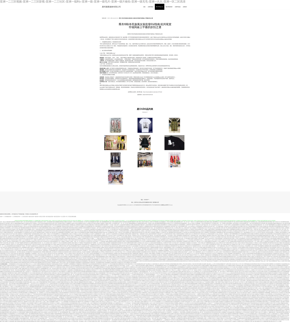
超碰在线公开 (236, 249)
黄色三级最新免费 (134, 253)
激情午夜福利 (275, 288)
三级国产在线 (220, 282)
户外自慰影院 (114, 223)
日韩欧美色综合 (234, 246)
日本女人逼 (168, 289)
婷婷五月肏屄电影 (103, 268)
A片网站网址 (114, 250)
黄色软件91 (108, 236)
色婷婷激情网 (151, 276)
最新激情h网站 (275, 246)
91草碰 (162, 232)
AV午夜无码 (242, 274)
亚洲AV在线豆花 (72, 252)
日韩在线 (226, 226)
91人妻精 (252, 292)
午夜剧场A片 (272, 283)
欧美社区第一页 (213, 249)
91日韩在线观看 (249, 253)
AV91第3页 (42, 295)
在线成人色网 (49, 280)
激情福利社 (215, 265)
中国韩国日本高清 (206, 226)
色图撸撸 (281, 286)
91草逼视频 (279, 255)
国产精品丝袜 (249, 288)
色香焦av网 (157, 291)
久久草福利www (12, 294)
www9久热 (232, 268)
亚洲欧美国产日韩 (205, 256)
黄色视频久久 (123, 288)
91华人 (280, 229)
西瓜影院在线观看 (137, 227)
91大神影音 (101, 274)
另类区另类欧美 (74, 239)
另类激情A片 (182, 294)
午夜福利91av (109, 276)
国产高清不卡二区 (249, 255)
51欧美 (33, 229)
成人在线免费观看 (60, 288)
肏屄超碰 (283, 265)
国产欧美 (13, 233)
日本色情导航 (212, 279)
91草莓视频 (239, 285)
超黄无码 (40, 250)
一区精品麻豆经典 (39, 229)
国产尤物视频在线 (233, 252)
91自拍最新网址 (167, 226)
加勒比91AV (78, 256)
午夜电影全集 (46, 230)
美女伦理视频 (56, 221)
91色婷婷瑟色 (114, 233)
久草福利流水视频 (200, 295)
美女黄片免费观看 (86, 252)
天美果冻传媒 (140, 238)
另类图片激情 (108, 294)
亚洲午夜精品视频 (46, 244)
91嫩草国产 (141, 253)
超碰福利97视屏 (241, 252)
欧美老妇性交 (116, 265)
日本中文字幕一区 (104, 255)
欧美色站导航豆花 (35, 268)
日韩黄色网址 (151, 244)
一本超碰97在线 (49, 276)
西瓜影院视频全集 (258, 253)
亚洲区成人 (79, 252)
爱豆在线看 (2, 238)
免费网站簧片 (121, 264)
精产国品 (69, 246)
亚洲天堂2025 (264, 283)
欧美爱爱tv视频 (70, 242)
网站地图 (74, 216)
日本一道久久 (69, 294)
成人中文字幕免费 (134, 249)
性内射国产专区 (68, 283)
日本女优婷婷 (211, 280)
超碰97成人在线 (147, 285)
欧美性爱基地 (205, 283)
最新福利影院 (15, 247)
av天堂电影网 (213, 270)
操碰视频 (20, 232)
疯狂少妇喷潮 (123, 247)
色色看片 (202, 286)
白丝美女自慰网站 (63, 256)
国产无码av (235, 242)
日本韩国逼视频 (272, 271)
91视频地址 (78, 264)
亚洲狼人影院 (92, 267)
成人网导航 (76, 289)
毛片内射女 (206, 246)
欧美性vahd (279, 271)
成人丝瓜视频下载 (8, 226)
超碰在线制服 (137, 291)
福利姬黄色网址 (35, 233)
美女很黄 (275, 282)
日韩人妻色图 (238, 267)
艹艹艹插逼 (96, 238)
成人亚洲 (138, 276)
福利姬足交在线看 (269, 241)
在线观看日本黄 (186, 241)
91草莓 (162, 253)
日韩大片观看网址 (205, 232)
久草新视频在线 (240, 239)
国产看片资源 (260, 229)
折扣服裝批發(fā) (138, 205)
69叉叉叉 (18, 256)
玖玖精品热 (2, 291)
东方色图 (27, 294)
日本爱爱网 (279, 274)
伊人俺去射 (24, 280)
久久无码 (195, 253)
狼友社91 (157, 295)
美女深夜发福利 (239, 279)
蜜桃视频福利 (159, 265)
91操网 (284, 283)
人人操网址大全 (253, 270)
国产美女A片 (213, 289)
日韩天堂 (93, 280)
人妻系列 (57, 230)
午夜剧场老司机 (164, 285)
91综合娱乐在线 (200, 292)
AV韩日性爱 (42, 289)
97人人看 (200, 255)
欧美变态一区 (82, 221)
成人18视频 (208, 250)
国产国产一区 (214, 226)
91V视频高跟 (3, 273)
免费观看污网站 (268, 246)
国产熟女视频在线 (175, 238)
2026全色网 (263, 265)
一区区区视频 (184, 288)
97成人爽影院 (105, 270)
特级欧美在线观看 (70, 229)
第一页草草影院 (6, 249)
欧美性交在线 (231, 279)
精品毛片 (119, 244)
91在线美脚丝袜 (109, 286)
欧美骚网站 (166, 250)
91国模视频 (171, 265)
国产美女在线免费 (271, 247)
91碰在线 (96, 224)
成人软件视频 (15, 238)
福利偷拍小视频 (63, 221)
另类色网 (56, 295)
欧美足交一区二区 (51, 226)
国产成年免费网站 (125, 232)
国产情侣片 (194, 255)
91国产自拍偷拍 (58, 223)
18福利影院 (92, 229)
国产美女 (96, 273)
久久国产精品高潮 (265, 286)
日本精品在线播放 (139, 250)
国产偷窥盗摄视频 (131, 223)
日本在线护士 (170, 235)
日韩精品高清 (34, 241)
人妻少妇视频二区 (202, 238)
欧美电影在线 (120, 242)
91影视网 (25, 224)
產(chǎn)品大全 (159, 6)
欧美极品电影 (249, 227)
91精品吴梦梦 (119, 273)
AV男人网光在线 (219, 291)
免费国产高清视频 (156, 253)
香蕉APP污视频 (90, 238)
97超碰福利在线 (263, 274)
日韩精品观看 (128, 233)
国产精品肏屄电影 (272, 274)
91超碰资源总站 (38, 277)
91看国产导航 (164, 270)
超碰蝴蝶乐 (64, 274)
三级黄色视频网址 (167, 247)
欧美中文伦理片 (46, 277)
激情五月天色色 (242, 227)
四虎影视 (9, 232)
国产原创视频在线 (158, 227)
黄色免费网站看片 (129, 286)
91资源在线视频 (129, 241)
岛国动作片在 (84, 241)
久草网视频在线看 (78, 235)
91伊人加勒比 (22, 241)
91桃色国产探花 (49, 291)
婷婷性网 (280, 282)
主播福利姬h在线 (43, 236)
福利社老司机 (126, 273)
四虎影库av (95, 271)
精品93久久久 (156, 238)
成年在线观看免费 (214, 256)
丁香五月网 (279, 235)
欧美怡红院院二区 (111, 226)
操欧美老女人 (182, 239)
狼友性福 (238, 283)
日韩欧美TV (184, 265)
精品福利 (16, 249)
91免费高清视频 (204, 265)
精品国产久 (219, 270)
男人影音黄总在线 (61, 277)
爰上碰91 (182, 255)
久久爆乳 (129, 288)
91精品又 (74, 253)
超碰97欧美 (79, 274)
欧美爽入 (16, 268)
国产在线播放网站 (242, 233)
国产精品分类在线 (160, 229)
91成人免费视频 (106, 279)
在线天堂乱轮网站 (54, 270)
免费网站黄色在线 (255, 238)
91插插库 (102, 223)
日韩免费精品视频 (113, 255)
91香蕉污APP (279, 247)
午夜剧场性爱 (42, 279)
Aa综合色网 (132, 295)
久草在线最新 (248, 244)
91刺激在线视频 (140, 270)
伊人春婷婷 (7, 277)
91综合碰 (219, 247)
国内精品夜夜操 (114, 277)
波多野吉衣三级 (91, 241)
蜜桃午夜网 (133, 242)
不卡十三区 (98, 270)
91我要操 (268, 239)
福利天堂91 (82, 265)
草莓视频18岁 (250, 282)
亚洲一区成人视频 (200, 235)
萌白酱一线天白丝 (237, 292)
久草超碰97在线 (77, 294)
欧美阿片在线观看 (118, 271)
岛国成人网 (225, 279)
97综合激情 (210, 267)
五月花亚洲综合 (143, 235)
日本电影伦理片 (274, 236)
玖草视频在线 (76, 279)
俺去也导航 (265, 264)
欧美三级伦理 (171, 283)
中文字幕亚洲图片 (27, 279)
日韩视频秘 (117, 270)
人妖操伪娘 (128, 289)
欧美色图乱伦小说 (82, 239)
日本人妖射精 (162, 238)
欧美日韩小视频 (150, 252)
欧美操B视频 (5, 282)
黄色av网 (40, 241)
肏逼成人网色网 (116, 294)
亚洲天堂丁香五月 (45, 239)
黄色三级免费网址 (178, 235)
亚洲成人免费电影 (79, 280)
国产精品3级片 (6, 223)
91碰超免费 (134, 255)
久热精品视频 (261, 276)
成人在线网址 (256, 294)
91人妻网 (221, 294)
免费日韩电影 (45, 227)
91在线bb (112, 285)
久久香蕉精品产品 (202, 291)
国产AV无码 (52, 230)
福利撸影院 (263, 230)
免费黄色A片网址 (130, 224)
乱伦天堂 (53, 253)
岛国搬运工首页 (160, 241)
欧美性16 (49, 235)
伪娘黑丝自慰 (100, 282)
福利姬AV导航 (128, 268)
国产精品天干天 (197, 224)
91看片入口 (248, 252)
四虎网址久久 (129, 280)
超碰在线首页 (125, 283)
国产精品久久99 (31, 280)
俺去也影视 (233, 283)
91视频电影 (58, 226)
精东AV (215, 276)
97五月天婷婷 (55, 238)
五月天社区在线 (197, 282)
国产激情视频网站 (271, 224)
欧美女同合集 (17, 291)
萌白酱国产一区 (107, 224)
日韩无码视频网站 (263, 242)
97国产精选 (62, 286)
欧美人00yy (149, 273)
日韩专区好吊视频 (34, 274)
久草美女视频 (220, 276)
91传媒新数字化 (246, 267)
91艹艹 (82, 229)
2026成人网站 (251, 271)
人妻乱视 (185, 227)
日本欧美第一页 (156, 249)
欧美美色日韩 (23, 295)
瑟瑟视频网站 (181, 267)
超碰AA (169, 274)
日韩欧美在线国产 (146, 229)
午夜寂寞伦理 (174, 289)
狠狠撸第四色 (230, 256)
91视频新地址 (220, 253)
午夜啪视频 (229, 253)
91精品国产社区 (64, 247)
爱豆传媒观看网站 (119, 226)
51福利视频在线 (247, 285)
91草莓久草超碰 (262, 226)
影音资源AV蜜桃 (4, 294)
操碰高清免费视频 (38, 230)
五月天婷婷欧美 (25, 232)
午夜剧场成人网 (239, 265)
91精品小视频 (23, 258)
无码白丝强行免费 (280, 249)
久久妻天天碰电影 (71, 268)
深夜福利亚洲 (187, 250)
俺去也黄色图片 (174, 271)
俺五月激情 (70, 279)
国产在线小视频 (46, 246)
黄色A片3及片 (239, 291)
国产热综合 (71, 235)
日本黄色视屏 (41, 276)
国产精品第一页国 (66, 239)
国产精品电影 (214, 292)
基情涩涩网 (57, 236)
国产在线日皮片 (281, 253)
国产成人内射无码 (236, 221)
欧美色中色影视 (199, 277)
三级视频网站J (27, 253)
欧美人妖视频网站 (23, 247)
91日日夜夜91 (242, 224)
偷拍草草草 (146, 247)
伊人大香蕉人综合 (193, 289)
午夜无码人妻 (144, 268)
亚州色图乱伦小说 (87, 233)
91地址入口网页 (225, 271)
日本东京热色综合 (126, 276)
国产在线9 (31, 230)
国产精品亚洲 (12, 239)
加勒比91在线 (31, 265)
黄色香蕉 (231, 286)
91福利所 (131, 292)
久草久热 (154, 267)
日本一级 (253, 246)
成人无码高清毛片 (210, 238)
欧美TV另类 (215, 285)
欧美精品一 (124, 282)
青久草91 (13, 285)
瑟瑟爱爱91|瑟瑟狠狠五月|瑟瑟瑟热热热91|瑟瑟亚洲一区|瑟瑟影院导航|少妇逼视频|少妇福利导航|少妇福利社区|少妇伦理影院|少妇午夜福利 (103, 262)
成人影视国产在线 (262, 233)
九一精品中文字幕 (163, 274)
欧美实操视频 (90, 283)
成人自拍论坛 (232, 289)
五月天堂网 (37, 258)
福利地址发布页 (57, 285)
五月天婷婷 (41, 256)
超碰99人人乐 (225, 286)
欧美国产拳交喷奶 (222, 230)
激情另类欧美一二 (213, 246)
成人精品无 (93, 250)
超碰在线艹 (164, 235)
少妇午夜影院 (172, 280)
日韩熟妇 (155, 288)
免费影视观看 (176, 230)
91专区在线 (28, 238)
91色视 (7, 265)
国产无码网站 (100, 249)
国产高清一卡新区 (252, 229)
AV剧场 (69, 291)
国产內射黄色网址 (283, 291)
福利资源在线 (159, 226)
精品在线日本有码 (155, 285)
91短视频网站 (160, 250)
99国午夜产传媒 (246, 292)
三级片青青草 (176, 279)
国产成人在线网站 (192, 227)
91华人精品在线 (149, 289)
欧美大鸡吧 (213, 250)
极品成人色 (214, 242)
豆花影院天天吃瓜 (168, 268)
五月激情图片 (164, 277)
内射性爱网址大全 (205, 249)
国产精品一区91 (122, 252)
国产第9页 (168, 242)
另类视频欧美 (278, 244)
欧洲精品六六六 (96, 288)
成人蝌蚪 (152, 292)
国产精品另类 (222, 255)
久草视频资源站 (200, 227)
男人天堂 (269, 244)
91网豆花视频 (163, 230)
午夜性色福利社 (14, 277)
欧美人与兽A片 (252, 279)
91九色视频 (81, 226)
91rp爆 (256, 277)
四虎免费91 (108, 227)
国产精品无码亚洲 (247, 241)
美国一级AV (114, 224)
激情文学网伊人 (271, 270)
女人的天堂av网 (259, 271)
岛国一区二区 (77, 241)
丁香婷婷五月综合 (135, 235)
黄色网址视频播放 (98, 239)
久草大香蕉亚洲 (44, 265)
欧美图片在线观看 (122, 221)
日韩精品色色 (89, 279)
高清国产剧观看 (193, 238)
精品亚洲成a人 (66, 250)
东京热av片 (207, 292)
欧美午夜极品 (4, 224)
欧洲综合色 (115, 286)
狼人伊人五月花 (201, 271)
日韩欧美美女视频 (173, 244)
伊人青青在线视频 (196, 273)
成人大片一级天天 (196, 249)
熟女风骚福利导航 (53, 292)
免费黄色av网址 (245, 247)
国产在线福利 (274, 253)
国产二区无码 (242, 253)
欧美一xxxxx (188, 226)
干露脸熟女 (165, 255)
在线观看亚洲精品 (64, 235)
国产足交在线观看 (70, 276)
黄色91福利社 (235, 255)
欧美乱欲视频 (124, 236)
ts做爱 (210, 265)
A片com (101, 253)
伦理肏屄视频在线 (174, 264)
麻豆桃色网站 (148, 256)
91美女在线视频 (27, 229)
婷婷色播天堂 (218, 283)
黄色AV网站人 (228, 255)
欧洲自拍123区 (145, 277)
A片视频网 (171, 239)
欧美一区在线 (14, 232)
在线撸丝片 (158, 232)
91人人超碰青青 (241, 250)
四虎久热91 (249, 294)
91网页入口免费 (283, 267)
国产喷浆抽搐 (282, 246)
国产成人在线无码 (158, 252)
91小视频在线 (122, 274)
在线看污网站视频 (156, 270)
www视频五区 (68, 271)
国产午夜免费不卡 (65, 264)
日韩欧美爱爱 (37, 235)
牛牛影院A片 (256, 242)
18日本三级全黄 (47, 253)
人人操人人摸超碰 (117, 276)
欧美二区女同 (115, 252)
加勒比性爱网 (36, 224)
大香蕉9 (273, 280)
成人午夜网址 (276, 241)
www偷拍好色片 (279, 280)
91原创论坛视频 (262, 282)
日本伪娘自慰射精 (160, 279)
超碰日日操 (85, 267)
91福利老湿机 (124, 270)
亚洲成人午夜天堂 (192, 264)
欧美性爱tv (267, 280)
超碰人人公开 (212, 264)
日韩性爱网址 (179, 241)
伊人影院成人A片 (271, 294)
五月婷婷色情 (58, 274)
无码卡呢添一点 (123, 265)
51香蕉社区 (227, 276)
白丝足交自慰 (19, 264)
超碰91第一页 (114, 291)
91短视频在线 (48, 256)
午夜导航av (232, 295)
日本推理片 (194, 242)
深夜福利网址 (270, 233)
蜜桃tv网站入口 (208, 239)
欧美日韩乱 (6, 242)
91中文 (141, 241)
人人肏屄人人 (12, 286)
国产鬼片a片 (240, 271)
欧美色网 (220, 268)
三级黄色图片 (45, 250)
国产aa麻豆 (162, 289)
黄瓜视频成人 (281, 236)
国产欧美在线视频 (43, 223)
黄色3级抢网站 (177, 221)
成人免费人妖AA (271, 265)
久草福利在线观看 (20, 285)
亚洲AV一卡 (97, 241)
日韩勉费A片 (130, 291)
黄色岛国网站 (181, 226)
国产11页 (152, 277)
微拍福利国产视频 (138, 224)
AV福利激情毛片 (13, 255)
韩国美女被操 (121, 295)
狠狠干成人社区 (168, 288)
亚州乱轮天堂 (276, 267)
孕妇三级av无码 (226, 246)
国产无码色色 (7, 241)
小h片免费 (190, 229)
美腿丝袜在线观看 (207, 247)
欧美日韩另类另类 (150, 295)
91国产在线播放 (31, 246)
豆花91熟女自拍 (226, 283)
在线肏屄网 (228, 274)
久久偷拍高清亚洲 (264, 238)
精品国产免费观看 (203, 236)
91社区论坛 (248, 238)
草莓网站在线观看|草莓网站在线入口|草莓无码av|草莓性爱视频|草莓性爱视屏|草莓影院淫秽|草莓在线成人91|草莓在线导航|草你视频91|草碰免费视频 (63, 259)
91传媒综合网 (194, 267)
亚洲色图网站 (140, 255)
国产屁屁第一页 (12, 242)
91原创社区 (149, 239)
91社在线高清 (114, 230)
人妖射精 (187, 224)
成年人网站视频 (142, 249)
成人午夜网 (275, 227)
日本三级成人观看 (55, 244)
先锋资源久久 (26, 274)
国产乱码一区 (153, 286)
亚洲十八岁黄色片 (112, 292)
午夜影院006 (226, 280)
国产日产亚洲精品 (106, 230)
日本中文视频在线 (165, 246)
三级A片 (146, 250)
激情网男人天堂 (97, 295)
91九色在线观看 (123, 249)
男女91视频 (279, 242)
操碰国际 (136, 282)
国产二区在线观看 (48, 221)
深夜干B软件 (187, 271)
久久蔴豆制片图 (61, 280)
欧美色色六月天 (19, 224)
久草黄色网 (142, 289)
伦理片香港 (120, 253)
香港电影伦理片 (186, 235)
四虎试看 (218, 227)
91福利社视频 (67, 238)
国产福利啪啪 (37, 232)
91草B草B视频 (85, 227)
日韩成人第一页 (256, 227)
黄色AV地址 (35, 276)
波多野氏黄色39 (147, 267)
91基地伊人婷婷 (29, 297)
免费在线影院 (150, 249)
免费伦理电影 (267, 236)
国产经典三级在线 (127, 235)
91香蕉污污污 (282, 288)
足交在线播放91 (162, 221)
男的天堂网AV (221, 235)
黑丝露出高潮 (15, 283)
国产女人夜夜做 (39, 246)
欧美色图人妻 (264, 223)
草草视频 (243, 288)
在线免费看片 (248, 246)
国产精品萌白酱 (74, 250)
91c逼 (41, 271)
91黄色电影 (193, 235)
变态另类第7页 (156, 273)
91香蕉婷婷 (121, 286)
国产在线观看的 (55, 256)
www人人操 (229, 273)
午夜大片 (205, 277)
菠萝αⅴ (63, 285)
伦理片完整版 (93, 235)
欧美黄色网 (93, 264)
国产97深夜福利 (35, 288)
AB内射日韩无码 (21, 289)
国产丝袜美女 (15, 227)
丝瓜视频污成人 (167, 253)
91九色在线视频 (134, 246)
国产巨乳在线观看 (101, 227)
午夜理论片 (58, 255)
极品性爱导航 (214, 230)
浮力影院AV (95, 292)
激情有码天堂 (233, 270)
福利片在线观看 (227, 221)
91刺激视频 (97, 255)
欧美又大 (198, 230)
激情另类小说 (8, 267)
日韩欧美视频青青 (82, 295)
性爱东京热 (284, 235)
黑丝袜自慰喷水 (88, 249)
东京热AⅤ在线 (99, 285)
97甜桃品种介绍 (188, 246)
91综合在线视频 (281, 279)
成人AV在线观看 (152, 255)
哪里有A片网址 (63, 246)
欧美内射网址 (175, 236)
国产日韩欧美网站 (228, 242)
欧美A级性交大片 (223, 265)
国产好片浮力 (252, 232)
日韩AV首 (102, 294)
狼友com (106, 292)
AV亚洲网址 (119, 235)
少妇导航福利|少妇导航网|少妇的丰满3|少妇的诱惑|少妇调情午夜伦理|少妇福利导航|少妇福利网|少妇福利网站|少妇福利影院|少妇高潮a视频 (216, 259)
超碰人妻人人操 (23, 271)
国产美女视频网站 (282, 239)
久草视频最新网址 (64, 233)
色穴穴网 (255, 288)
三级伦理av (165, 283)
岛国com (138, 295)
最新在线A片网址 (141, 236)
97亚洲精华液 (283, 221)
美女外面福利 (16, 271)
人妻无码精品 (235, 223)
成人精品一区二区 (107, 229)
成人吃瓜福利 (25, 230)
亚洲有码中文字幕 (217, 286)
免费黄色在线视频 (136, 252)
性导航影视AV (237, 232)
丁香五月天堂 (76, 221)
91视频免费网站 (207, 285)
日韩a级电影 (29, 249)
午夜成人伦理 (82, 288)
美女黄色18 (39, 244)
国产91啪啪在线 (57, 265)
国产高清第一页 (23, 246)
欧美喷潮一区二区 (51, 255)
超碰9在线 (140, 267)
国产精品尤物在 (228, 235)
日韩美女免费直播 (107, 250)
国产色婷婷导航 (17, 280)
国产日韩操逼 (166, 264)
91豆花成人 (56, 246)
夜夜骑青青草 (257, 223)
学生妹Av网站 (206, 221)
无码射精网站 (67, 232)
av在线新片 (278, 270)
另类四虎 (64, 226)
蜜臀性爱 (88, 265)
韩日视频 (188, 238)
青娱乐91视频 (201, 276)
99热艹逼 (232, 280)
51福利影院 (34, 253)
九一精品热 (146, 274)
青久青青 (133, 250)
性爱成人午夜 (172, 276)
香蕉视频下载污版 (158, 247)
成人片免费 (163, 242)
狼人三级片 (263, 256)
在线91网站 (25, 264)
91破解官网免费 (221, 295)
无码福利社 (136, 286)
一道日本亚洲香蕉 (205, 223)
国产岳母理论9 (172, 273)
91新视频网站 (12, 264)
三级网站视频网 (94, 252)
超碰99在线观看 (239, 295)
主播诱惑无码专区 (130, 256)
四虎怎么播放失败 (11, 288)
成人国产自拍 (50, 285)
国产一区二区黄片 (256, 241)
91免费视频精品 (215, 255)
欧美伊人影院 (43, 233)
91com (52, 246)
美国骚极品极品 (77, 270)
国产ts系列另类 (227, 264)
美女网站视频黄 (95, 253)
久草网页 (67, 241)
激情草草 (67, 288)
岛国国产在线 (234, 250)
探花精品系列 (140, 274)
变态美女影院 (176, 286)
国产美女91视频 (188, 255)
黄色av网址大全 (179, 227)
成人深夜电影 (77, 224)
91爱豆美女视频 (189, 282)
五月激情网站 (110, 283)
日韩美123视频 (227, 294)
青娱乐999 (260, 264)
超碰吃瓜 (130, 236)
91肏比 (253, 250)
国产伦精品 (83, 279)
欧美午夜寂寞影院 (155, 236)
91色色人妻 (147, 233)
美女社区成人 (241, 246)
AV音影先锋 (243, 294)
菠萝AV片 (41, 286)
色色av (113, 273)
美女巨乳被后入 (94, 276)
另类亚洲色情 (71, 227)
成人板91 (135, 267)
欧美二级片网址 (17, 252)
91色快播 (258, 230)
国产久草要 (207, 289)
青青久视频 (233, 239)
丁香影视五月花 (189, 244)
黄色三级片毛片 (25, 235)
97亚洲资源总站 (78, 267)
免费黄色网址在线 (266, 235)
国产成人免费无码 (8, 236)
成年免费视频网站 (234, 233)
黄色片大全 (133, 264)
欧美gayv (193, 226)
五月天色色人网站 (157, 282)
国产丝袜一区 (172, 227)
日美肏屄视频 (261, 267)
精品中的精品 (12, 229)
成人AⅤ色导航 (253, 291)
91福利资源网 (278, 283)
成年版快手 (54, 252)
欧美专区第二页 (266, 279)
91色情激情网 (199, 226)
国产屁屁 (192, 224)
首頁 (144, 6)
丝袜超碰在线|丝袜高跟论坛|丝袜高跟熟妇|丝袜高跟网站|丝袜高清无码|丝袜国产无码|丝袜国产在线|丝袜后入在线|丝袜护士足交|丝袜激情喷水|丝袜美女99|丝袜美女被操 (202, 258)
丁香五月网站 (200, 242)
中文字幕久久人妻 (121, 280)
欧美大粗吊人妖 (180, 250)
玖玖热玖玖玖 (20, 276)
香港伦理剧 (197, 232)
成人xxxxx (229, 247)
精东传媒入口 (21, 226)
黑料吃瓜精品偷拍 (177, 232)
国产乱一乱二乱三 (242, 236)
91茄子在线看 (211, 277)
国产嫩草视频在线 (12, 256)
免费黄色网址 (48, 252)
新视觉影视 (162, 236)
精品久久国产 (147, 283)
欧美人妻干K (165, 282)
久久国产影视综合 (233, 226)
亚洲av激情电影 (218, 238)
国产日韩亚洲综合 (152, 250)
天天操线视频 (251, 277)
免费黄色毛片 (279, 223)
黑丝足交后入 (87, 280)
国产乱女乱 (224, 247)
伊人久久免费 (121, 267)
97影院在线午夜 (236, 294)
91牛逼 (144, 282)
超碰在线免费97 (30, 295)
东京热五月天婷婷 (149, 280)
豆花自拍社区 (79, 268)
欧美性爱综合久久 (14, 265)
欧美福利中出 (69, 295)
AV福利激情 (83, 283)
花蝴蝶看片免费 (70, 223)
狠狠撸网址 (72, 264)
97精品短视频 (53, 277)
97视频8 (211, 276)
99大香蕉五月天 (96, 294)
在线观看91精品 (177, 256)
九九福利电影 (3, 274)
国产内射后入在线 (266, 250)
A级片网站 (127, 264)
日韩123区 (237, 277)
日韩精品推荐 (254, 244)
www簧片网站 (133, 273)
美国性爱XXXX (36, 271)
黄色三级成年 (19, 239)
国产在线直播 (284, 244)
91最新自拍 (102, 236)
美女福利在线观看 (107, 253)
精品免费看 (270, 232)
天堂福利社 (208, 273)
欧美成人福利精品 (108, 282)
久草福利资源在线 (161, 286)
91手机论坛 (213, 253)
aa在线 (9, 292)
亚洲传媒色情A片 (241, 270)
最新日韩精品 (211, 229)
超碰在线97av (285, 270)
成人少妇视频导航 (110, 232)
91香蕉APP (18, 221)
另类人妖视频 (129, 244)
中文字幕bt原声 (175, 242)
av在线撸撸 (278, 265)
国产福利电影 (208, 235)
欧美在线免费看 (277, 233)
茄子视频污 (284, 224)
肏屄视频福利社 (113, 295)
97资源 (139, 277)
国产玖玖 (182, 253)
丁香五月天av (40, 253)
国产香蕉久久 (23, 286)
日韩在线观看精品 (54, 241)
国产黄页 (144, 273)
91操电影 (84, 250)
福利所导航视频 (157, 242)
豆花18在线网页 (70, 277)
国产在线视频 (146, 241)
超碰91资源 (234, 236)
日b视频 (29, 236)
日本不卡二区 (222, 224)
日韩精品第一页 (152, 265)
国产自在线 (176, 239)
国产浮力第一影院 (192, 270)
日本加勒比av (246, 268)
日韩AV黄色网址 (55, 279)
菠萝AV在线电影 (133, 271)
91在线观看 (84, 256)
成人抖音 (177, 255)
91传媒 (206, 276)
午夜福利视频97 (24, 273)
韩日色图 (199, 264)
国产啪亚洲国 (110, 247)
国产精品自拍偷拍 (248, 242)
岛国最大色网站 (177, 252)
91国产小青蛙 (117, 232)
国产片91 (8, 235)
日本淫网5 (102, 288)
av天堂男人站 (77, 286)
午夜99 (173, 247)
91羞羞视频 (218, 232)
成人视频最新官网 (81, 282)
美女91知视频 (15, 267)
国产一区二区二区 (122, 223)
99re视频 (173, 277)
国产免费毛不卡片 (189, 253)
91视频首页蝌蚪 (266, 289)
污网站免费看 (63, 229)
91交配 (215, 267)
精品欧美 (146, 255)
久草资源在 (139, 242)
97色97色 (255, 276)
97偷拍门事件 (73, 273)
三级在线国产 (246, 291)
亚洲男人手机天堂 (183, 264)
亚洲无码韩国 (184, 268)
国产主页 (167, 267)
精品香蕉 (140, 232)
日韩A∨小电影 (191, 277)
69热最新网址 (272, 249)
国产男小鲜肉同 (227, 227)
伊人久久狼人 (228, 285)
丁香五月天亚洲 (173, 250)
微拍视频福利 (178, 282)
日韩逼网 (15, 226)
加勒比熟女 (91, 224)
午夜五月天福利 (9, 291)
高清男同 (269, 256)
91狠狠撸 (71, 224)
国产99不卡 (201, 241)
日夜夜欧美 (283, 233)
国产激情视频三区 (87, 247)
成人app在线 (213, 227)
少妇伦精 (79, 273)
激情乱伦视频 (190, 274)
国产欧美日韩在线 (47, 238)
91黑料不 (165, 252)
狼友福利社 (105, 280)
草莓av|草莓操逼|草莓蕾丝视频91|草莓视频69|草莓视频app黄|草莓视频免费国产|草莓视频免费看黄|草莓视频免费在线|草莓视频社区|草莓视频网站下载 (54, 261)
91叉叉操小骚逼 (201, 250)
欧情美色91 (117, 285)
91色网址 (199, 283)
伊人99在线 (279, 292)
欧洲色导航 (28, 289)
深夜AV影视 (207, 270)
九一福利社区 (137, 265)
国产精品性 (30, 221)
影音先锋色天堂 (57, 268)
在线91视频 (269, 282)
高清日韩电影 (226, 252)
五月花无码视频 (283, 241)
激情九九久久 (178, 265)
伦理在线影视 (84, 244)
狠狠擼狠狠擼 (101, 256)
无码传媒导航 (20, 244)
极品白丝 (104, 283)
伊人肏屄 (160, 264)
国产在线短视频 (59, 253)
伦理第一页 (8, 295)
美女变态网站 (82, 292)
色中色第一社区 (238, 280)
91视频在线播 (62, 295)
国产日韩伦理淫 (274, 256)
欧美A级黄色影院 (181, 244)
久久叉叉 (124, 244)
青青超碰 (36, 286)
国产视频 (96, 256)
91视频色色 (58, 267)
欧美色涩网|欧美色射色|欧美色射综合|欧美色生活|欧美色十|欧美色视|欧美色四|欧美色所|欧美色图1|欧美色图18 (135, 258)
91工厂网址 (143, 291)
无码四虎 (202, 230)
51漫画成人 (63, 236)
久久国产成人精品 (148, 238)
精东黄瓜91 (71, 267)
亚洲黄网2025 (136, 294)
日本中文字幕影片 (133, 283)
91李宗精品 (81, 249)
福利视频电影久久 (197, 244)
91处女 (189, 233)
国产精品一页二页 (217, 271)
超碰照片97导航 (277, 273)
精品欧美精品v (5, 252)
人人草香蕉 (120, 230)
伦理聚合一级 (213, 282)
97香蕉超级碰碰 (86, 242)
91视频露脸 (214, 295)
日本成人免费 (124, 285)
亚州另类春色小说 (164, 273)
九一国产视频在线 (238, 286)
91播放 (143, 256)
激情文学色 (120, 250)
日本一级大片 (3, 221)
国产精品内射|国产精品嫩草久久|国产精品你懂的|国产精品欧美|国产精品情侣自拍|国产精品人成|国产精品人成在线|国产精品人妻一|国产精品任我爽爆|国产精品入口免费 (244, 261)
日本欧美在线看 (249, 249)
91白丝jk (37, 295)
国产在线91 (114, 235)
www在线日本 (139, 285)
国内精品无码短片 (115, 227)
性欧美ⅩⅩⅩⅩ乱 (11, 224)
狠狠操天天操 (219, 279)
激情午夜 (186, 289)
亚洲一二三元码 (268, 267)
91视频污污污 (229, 249)
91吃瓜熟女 (14, 292)
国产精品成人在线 (263, 232)
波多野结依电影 (65, 224)
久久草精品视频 (63, 289)
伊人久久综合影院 (113, 289)
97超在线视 (282, 250)
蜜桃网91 (194, 279)
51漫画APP (55, 242)
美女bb (255, 273)
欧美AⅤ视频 (88, 282)
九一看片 (81, 291)
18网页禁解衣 (226, 268)
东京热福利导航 (177, 295)
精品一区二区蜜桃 (38, 292)
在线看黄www (101, 276)
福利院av (199, 279)
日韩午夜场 (69, 244)
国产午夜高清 (33, 244)
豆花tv (247, 270)
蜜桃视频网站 (136, 241)
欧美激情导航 (188, 280)
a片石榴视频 (30, 292)
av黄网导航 (63, 276)
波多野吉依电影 (184, 229)
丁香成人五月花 (50, 233)
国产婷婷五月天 (12, 244)
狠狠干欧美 (33, 238)
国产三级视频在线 (206, 255)
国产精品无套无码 (111, 246)
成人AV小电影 (28, 285)
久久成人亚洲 (158, 246)
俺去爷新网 (286, 286)
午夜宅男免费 (65, 227)
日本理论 (80, 250)
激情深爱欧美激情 (248, 239)
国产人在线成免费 (121, 224)
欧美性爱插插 (277, 226)
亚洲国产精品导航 (52, 224)
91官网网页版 (134, 277)
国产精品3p (214, 247)
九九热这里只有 (276, 276)
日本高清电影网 (81, 232)
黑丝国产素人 (125, 292)
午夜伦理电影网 (283, 232)
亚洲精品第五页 (280, 238)
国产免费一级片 (98, 221)
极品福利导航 (126, 253)
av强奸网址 (102, 265)
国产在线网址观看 (232, 241)
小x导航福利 (129, 252)
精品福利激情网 (13, 289)
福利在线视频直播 (182, 223)
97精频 (97, 267)
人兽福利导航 (194, 250)
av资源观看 (286, 289)
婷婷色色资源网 (75, 291)
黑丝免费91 (211, 268)
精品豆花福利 (100, 291)
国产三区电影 (258, 250)
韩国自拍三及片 (244, 273)
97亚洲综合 (34, 291)
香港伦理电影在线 (34, 226)
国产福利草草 (95, 286)
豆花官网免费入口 (263, 285)
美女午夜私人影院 (16, 273)
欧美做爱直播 (36, 285)
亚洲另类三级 (244, 277)
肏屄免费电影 (76, 265)
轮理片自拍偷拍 (164, 244)
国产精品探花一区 (214, 241)
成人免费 (160, 239)
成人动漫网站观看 (139, 223)
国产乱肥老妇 (9, 247)
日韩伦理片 (234, 247)
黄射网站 (87, 277)
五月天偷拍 (143, 295)
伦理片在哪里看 (127, 242)
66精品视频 (207, 241)
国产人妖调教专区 (20, 288)
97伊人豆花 (156, 271)
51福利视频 (279, 277)
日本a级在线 (159, 255)
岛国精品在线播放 (222, 256)
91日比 (233, 291)
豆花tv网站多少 (54, 271)
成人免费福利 (218, 277)
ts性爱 (9, 285)
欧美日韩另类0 (274, 229)
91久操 (257, 232)
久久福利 (151, 242)
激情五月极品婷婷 (244, 221)
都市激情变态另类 (272, 242)
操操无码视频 (16, 246)
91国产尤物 (20, 279)
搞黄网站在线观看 (112, 241)
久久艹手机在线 (33, 294)
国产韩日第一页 (12, 270)
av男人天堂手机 (135, 289)
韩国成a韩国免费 (118, 283)
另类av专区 (90, 295)
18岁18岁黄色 (248, 274)
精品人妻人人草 (257, 289)
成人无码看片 (143, 239)
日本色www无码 (55, 286)
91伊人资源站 (253, 268)
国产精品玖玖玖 (189, 294)
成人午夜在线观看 (114, 221)
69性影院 (154, 226)
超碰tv (183, 282)
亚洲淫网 (170, 295)
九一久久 (127, 295)
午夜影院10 (28, 270)
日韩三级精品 (74, 285)
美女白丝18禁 (248, 250)
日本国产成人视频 (255, 252)
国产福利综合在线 (18, 274)
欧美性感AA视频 (42, 294)
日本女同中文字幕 (263, 295)
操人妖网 (213, 274)
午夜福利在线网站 (180, 233)
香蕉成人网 (13, 279)
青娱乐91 (130, 294)
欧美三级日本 (217, 244)
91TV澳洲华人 (183, 270)
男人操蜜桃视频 (60, 232)
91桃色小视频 (108, 256)
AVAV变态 (250, 273)
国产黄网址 (115, 267)
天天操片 (101, 292)
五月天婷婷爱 (25, 239)
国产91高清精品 (213, 223)
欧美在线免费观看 (21, 270)
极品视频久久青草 (45, 270)
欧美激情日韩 (239, 241)
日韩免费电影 (212, 232)
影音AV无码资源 (159, 292)
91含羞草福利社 (182, 274)
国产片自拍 (108, 235)
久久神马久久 (268, 276)
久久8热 (227, 295)
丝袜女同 (174, 241)
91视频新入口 (262, 294)
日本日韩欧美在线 (264, 252)
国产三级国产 (39, 238)
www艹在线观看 (206, 282)
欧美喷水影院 (226, 229)
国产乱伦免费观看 (139, 247)
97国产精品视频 (19, 229)
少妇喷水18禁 (49, 242)
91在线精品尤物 (112, 280)
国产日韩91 (228, 224)
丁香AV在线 (108, 273)
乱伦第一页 (182, 238)
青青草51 (112, 249)
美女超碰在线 (140, 288)
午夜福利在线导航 (84, 289)
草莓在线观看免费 (192, 288)
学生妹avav (168, 238)
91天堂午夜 (157, 277)
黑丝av (189, 265)
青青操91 (37, 256)
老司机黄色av (267, 268)
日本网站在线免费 (5, 230)
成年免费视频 (282, 256)
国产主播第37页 (127, 250)
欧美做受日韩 (145, 227)
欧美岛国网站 (148, 270)
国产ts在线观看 (164, 249)
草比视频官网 (235, 274)
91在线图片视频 (59, 282)
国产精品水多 (15, 253)
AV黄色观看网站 (137, 229)
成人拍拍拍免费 (191, 232)
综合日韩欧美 (127, 226)
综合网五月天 (277, 230)
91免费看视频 (52, 250)
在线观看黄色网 (171, 255)
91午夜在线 (35, 255)
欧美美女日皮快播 (117, 282)
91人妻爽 (27, 267)
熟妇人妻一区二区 (72, 274)
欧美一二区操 (249, 276)
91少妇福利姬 (93, 277)
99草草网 (20, 292)
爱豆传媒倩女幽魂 (63, 230)
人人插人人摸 (260, 288)
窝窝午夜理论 (30, 247)
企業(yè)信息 (177, 6)
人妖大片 (203, 252)
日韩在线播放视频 (188, 249)
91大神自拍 (221, 221)
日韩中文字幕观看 (154, 221)
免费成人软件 (90, 239)
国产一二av (130, 265)
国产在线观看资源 (47, 229)
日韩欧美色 (85, 285)
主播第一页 (273, 235)
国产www (213, 252)
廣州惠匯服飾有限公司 (111, 6)
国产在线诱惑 (29, 250)
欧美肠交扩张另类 (242, 235)
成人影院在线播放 (43, 226)
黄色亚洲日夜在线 (87, 274)
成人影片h (108, 233)
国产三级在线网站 (43, 288)
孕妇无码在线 (207, 253)
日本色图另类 (222, 288)
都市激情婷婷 (153, 233)
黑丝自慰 (170, 291)
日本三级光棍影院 (96, 226)
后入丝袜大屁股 (176, 288)
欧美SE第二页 (200, 246)
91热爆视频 (65, 265)
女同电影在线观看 (242, 256)
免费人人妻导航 (246, 280)
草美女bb (226, 289)
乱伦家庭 (174, 224)
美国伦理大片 (40, 221)
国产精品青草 (55, 294)
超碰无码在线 (71, 247)
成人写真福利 (169, 236)
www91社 (272, 289)
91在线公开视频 (199, 285)
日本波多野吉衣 (45, 241)
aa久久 (140, 282)
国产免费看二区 (94, 242)
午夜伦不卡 (30, 224)
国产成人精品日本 (179, 246)
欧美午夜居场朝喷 (12, 276)
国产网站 (224, 232)
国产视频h (142, 280)
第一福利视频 (30, 286)
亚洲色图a (188, 292)
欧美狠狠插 (28, 241)
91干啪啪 (117, 256)
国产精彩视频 (22, 227)
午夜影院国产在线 (172, 249)
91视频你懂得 (18, 235)
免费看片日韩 (285, 255)
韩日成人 (12, 249)
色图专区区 (156, 289)
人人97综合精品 (189, 239)
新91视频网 (153, 229)
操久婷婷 (12, 235)
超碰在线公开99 (52, 288)
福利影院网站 (235, 227)
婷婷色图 (189, 279)
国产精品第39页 (192, 295)
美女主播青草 (284, 230)
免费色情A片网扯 (121, 241)
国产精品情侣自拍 (196, 265)
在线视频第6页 (221, 292)
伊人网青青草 (195, 233)
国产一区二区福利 (221, 223)
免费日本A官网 (123, 294)
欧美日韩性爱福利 (105, 244)
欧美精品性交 (58, 227)
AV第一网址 (171, 270)
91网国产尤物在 (250, 256)
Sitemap (171, 205)
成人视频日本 (278, 224)
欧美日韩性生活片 (97, 246)
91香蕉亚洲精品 (15, 241)
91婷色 (100, 271)
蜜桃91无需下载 (15, 295)
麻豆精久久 (105, 289)
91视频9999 (227, 282)
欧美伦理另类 (163, 256)
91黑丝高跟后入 (49, 295)
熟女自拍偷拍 (227, 239)
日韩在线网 (61, 238)
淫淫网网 (256, 233)
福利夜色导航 (95, 274)
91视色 (174, 233)
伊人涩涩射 (81, 236)
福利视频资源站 (105, 221)
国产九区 (70, 265)
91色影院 (82, 277)
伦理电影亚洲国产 (27, 233)
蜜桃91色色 (165, 239)
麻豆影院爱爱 (9, 238)
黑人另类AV (264, 270)
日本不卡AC (36, 283)
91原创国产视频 (18, 230)
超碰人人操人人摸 (274, 286)
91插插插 (194, 246)
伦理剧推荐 (172, 246)
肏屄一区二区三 (149, 271)
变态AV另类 (76, 292)
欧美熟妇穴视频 (136, 244)
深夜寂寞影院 (3, 288)
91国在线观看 (96, 236)
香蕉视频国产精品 (75, 246)
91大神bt (147, 286)
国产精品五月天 (103, 238)
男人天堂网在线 (172, 285)
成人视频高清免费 (77, 244)
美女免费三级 (205, 264)
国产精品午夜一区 (206, 224)
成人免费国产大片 (223, 241)
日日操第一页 (157, 230)
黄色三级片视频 (219, 280)
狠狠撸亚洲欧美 (21, 223)
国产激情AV (126, 271)
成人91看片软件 (151, 291)
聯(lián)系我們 (169, 6)
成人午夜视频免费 (257, 255)
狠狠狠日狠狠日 (177, 268)
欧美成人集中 (178, 283)
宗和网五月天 (24, 236)
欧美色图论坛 (238, 229)
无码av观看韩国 (115, 288)
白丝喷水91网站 (63, 279)
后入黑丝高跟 (242, 276)
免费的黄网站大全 (36, 270)
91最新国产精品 (135, 233)
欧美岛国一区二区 (41, 242)
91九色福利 (82, 246)
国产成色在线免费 (122, 291)
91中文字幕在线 (79, 230)
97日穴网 (190, 236)
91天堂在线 (84, 273)
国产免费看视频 (207, 242)
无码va (169, 277)
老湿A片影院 (241, 242)
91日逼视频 (178, 247)
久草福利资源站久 (63, 270)
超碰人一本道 (220, 289)
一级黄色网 (141, 233)
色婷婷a (198, 280)
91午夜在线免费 (272, 238)
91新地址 (133, 276)
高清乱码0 (8, 233)
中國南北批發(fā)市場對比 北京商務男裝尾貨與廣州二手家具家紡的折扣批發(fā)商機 (174, 143)
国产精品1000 (127, 246)
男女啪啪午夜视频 (89, 232)
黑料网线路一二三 (153, 274)
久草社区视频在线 (113, 264)
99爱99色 (119, 292)
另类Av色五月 (144, 276)
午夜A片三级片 (133, 238)
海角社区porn (205, 279)
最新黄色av (285, 252)
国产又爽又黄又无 (202, 233)
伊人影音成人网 (209, 286)
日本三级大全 (145, 242)
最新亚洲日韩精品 (251, 235)
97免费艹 (71, 241)
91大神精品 (104, 226)
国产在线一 (151, 227)
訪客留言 (185, 6)
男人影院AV (181, 289)
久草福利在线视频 (74, 288)
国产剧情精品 (252, 221)
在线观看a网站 (139, 264)
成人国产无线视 (89, 246)
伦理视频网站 (121, 239)
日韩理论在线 (231, 277)
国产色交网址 (147, 264)
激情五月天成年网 (272, 285)
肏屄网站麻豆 (285, 282)
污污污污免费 (205, 244)
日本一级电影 (61, 241)
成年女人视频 (14, 223)
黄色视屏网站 (148, 236)
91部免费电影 (286, 271)
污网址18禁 (241, 255)
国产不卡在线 (75, 226)
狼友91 (216, 268)
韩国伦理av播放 (168, 279)
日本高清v (120, 255)
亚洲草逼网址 (180, 273)
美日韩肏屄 (220, 267)
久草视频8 (83, 238)
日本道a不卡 (190, 291)
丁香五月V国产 (144, 244)
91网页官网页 (254, 267)
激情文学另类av (79, 276)
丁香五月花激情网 (62, 242)
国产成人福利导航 (180, 280)
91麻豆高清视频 (76, 283)
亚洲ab (103, 232)
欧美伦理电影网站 (124, 229)
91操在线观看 (180, 249)
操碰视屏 (27, 227)
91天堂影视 (208, 252)
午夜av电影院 (61, 271)
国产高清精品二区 (34, 223)
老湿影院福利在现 (23, 265)
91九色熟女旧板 (92, 285)
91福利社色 (90, 273)
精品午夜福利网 (59, 250)
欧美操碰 (11, 252)
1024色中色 (234, 264)
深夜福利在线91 (131, 285)
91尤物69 (255, 236)
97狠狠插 (152, 247)
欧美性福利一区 (158, 283)
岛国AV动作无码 (176, 229)
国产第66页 (215, 239)
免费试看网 (111, 270)
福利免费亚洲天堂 (234, 276)
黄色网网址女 (57, 233)
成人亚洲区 (43, 235)
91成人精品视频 (155, 223)
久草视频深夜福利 (38, 247)
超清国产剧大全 (72, 230)
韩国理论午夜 (233, 271)
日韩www (165, 265)
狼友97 (80, 285)
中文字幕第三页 (230, 230)
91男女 (222, 227)
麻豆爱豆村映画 (236, 273)
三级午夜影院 (5, 286)
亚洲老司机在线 (42, 274)
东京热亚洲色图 (8, 258)
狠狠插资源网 (194, 283)
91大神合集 (184, 232)
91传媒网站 (188, 267)
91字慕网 (48, 279)
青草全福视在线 (229, 232)
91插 (129, 249)
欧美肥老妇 (251, 247)
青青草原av (276, 295)
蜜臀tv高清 (246, 295)
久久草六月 (240, 264)
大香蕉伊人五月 (180, 285)
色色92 (217, 294)
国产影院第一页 (151, 235)
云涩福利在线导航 (168, 233)
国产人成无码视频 (147, 224)
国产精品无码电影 (95, 223)
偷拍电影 (25, 292)
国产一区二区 (184, 221)
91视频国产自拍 (183, 230)
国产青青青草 (273, 255)
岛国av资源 (229, 236)
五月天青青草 (136, 280)
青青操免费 (270, 295)
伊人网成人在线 (72, 282)
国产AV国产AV (276, 221)
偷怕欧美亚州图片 (268, 221)
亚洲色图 (83, 271)
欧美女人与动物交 (87, 223)
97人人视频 (177, 270)
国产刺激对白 (170, 256)
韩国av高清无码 (227, 291)
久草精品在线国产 (261, 291)
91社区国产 (69, 221)
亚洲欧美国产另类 (156, 256)
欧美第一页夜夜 (147, 223)
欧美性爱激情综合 (240, 289)
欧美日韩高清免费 (78, 247)
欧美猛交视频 (130, 227)
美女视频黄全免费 (57, 239)
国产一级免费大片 (225, 233)
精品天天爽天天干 (51, 267)
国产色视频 (220, 246)
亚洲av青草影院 (205, 294)
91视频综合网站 (231, 265)
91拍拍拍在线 (108, 267)
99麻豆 (134, 274)
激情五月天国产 (270, 230)
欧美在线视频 (259, 235)
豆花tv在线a (28, 291)
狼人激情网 (114, 253)
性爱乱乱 (250, 286)
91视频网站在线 (148, 226)
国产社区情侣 (149, 282)
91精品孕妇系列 (76, 271)
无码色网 (203, 273)
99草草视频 (113, 279)
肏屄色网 (18, 286)
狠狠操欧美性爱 (111, 238)
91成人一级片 (8, 283)
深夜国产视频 (91, 255)
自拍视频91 (77, 229)
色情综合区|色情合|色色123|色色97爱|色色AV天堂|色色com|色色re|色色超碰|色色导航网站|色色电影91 (114, 261)
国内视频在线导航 (262, 273)
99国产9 (196, 291)
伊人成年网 (21, 267)
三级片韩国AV (239, 268)
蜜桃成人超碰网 (15, 258)
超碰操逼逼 (116, 274)
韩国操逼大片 (33, 267)
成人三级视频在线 (92, 244)
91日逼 (225, 253)
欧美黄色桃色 (254, 280)
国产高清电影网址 (241, 238)
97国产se (100, 289)
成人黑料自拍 (220, 242)
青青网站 (111, 271)
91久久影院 (39, 227)
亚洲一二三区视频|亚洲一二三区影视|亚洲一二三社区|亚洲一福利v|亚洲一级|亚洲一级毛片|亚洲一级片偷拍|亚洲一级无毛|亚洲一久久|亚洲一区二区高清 (36, 216)
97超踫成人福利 (144, 294)
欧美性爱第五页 (8, 271)
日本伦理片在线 (142, 246)
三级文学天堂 (60, 273)
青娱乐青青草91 (86, 268)
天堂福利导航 (5, 270)
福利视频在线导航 (236, 288)
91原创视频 (143, 252)
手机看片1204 (253, 230)
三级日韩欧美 (182, 242)
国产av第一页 (50, 268)
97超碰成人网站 (22, 277)
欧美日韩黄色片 (67, 249)
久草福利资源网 (210, 233)
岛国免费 (196, 239)
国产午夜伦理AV (21, 294)
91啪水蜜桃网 (235, 253)
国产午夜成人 (205, 229)
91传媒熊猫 (108, 288)
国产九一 (30, 271)
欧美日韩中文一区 (245, 230)
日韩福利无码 (61, 252)
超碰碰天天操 (249, 224)
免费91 (100, 230)
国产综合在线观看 (90, 221)
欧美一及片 (192, 252)
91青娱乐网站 (261, 280)
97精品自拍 (201, 289)
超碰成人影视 (237, 230)
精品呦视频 (76, 255)
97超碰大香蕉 (108, 223)
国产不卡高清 (210, 236)
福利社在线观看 (211, 291)
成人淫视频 (134, 288)
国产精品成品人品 (252, 283)
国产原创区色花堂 (155, 224)
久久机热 (271, 227)
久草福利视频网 (235, 224)
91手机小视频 (173, 292)
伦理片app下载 (246, 226)
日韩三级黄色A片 (19, 233)
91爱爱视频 (232, 229)
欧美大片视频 (35, 289)
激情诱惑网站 (89, 271)
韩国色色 (66, 282)
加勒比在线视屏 (263, 247)
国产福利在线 (33, 227)
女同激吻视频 (208, 230)
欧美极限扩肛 (270, 273)
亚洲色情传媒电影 (256, 265)
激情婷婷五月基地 (68, 292)
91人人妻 (49, 283)
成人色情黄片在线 (55, 235)
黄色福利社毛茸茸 (148, 288)
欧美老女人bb (150, 230)
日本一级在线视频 (245, 232)
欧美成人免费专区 (93, 289)
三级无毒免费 (106, 249)
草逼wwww (219, 250)
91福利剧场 (170, 230)
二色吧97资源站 (267, 229)
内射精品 (93, 270)
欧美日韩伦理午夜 (127, 255)
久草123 (3, 250)
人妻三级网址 (183, 279)
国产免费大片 (70, 255)
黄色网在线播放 (20, 255)
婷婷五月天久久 (164, 295)
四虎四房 (66, 252)
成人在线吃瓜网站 (225, 244)
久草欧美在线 (184, 277)
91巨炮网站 (171, 282)
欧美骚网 (55, 291)
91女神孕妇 (285, 277)
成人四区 (139, 273)
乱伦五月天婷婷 (198, 247)
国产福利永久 (146, 221)
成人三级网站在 (35, 236)
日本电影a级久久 (174, 267)
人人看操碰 (276, 232)
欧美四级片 (225, 267)
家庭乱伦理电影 (78, 227)
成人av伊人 (275, 291)
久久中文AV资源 (105, 295)
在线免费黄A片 (163, 224)
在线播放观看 (113, 242)
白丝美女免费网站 (78, 223)
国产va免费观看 (95, 233)
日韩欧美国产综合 (86, 264)
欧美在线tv (257, 247)
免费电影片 (31, 235)
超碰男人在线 (191, 286)
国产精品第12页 (63, 244)
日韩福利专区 (108, 252)
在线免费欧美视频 (271, 223)
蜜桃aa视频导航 (111, 268)
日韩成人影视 (51, 227)
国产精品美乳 (53, 232)
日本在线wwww (69, 286)
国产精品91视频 (265, 249)
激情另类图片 (126, 230)
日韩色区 (43, 280)
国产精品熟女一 (93, 227)
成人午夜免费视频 (180, 224)
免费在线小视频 (87, 230)
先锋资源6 (37, 273)
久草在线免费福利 (159, 268)
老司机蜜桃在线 (99, 229)
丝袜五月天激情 (129, 267)
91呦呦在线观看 (255, 285)
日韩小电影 (208, 295)
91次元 (199, 268)
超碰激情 (23, 291)
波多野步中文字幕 (47, 247)
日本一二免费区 (197, 294)
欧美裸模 (101, 224)
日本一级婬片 (191, 221)
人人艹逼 (94, 282)
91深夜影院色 (30, 277)
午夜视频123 (189, 242)
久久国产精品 (137, 292)
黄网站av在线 (90, 256)
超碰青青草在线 (187, 273)
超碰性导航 (106, 285)
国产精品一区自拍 (262, 244)
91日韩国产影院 (4, 276)
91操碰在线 (27, 223)
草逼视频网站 (57, 276)
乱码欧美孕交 (158, 235)
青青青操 (99, 264)
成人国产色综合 (234, 282)
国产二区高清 (36, 249)
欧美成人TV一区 (109, 274)
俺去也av (197, 286)
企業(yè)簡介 (150, 6)
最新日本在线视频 (25, 256)
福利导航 (73, 238)
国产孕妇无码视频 (266, 253)
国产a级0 (136, 221)
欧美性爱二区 (62, 294)
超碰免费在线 (151, 268)
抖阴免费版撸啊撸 (9, 280)
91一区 (88, 250)
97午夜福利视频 (168, 229)
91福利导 (193, 285)
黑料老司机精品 (28, 276)
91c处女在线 (127, 277)
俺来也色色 (49, 294)
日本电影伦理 (26, 244)
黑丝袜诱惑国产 (279, 289)
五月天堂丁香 (9, 253)
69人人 (224, 274)
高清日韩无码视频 (16, 236)
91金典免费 (211, 244)
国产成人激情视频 (168, 232)
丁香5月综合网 (69, 236)
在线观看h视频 (130, 221)
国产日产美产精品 (106, 239)
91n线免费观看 (206, 288)
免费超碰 (51, 265)
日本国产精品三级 (70, 280)
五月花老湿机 (179, 276)
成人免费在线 (195, 236)
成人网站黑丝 (6, 289)
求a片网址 (145, 232)
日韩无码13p (47, 271)
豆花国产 (142, 286)
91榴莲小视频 (244, 229)
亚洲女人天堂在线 (136, 268)
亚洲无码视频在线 (135, 239)
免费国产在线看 (5, 244)
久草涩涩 (134, 236)
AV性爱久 (265, 271)
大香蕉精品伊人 (43, 283)
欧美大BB (32, 232)
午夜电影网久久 (8, 227)
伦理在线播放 (229, 223)
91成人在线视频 (177, 291)
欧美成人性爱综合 (52, 273)
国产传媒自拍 (161, 288)
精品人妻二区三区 (62, 291)
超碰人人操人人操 (33, 282)
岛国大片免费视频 (196, 223)
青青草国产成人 (174, 226)
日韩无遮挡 (283, 276)
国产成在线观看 (184, 247)
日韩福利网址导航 (55, 247)
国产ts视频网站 (274, 239)
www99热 (140, 283)
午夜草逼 (64, 268)
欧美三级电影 (42, 252)
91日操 (259, 283)
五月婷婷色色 (184, 295)
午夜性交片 (77, 277)
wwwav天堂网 (193, 271)
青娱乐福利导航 (50, 274)
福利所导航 (21, 253)
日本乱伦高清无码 (84, 255)
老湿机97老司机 (9, 268)
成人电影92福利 (186, 283)
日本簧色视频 (86, 276)
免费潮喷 (12, 230)
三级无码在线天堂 (150, 246)
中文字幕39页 (286, 292)
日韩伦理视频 (105, 271)
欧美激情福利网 (265, 255)
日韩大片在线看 (73, 233)
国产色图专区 (269, 291)
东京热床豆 (89, 288)
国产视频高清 (166, 227)
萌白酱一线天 (191, 247)
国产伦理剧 (104, 246)
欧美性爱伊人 (107, 291)
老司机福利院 (260, 268)
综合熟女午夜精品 (92, 291)
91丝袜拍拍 (282, 268)
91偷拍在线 (11, 282)
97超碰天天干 (285, 294)
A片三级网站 (78, 238)
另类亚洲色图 (41, 291)
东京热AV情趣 (164, 291)
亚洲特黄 (62, 283)
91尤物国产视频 (101, 277)
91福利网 (9, 273)
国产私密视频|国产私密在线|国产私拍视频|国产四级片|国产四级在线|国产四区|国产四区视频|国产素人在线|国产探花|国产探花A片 (78, 258)
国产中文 (168, 271)
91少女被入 (223, 273)
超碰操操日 (128, 279)
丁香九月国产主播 (87, 253)
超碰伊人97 (187, 285)
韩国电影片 (102, 267)
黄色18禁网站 (127, 239)
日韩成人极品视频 (22, 250)
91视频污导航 (103, 247)
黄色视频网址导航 (88, 236)
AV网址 (86, 291)
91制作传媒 (223, 236)
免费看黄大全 (272, 264)
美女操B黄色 (278, 294)
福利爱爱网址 (153, 241)
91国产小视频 (99, 250)
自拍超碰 (2, 283)
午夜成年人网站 (147, 253)
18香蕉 (193, 280)
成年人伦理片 (219, 252)
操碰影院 (278, 264)
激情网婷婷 (198, 252)
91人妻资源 (56, 289)
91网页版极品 (246, 264)
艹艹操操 (131, 229)
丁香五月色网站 (170, 221)
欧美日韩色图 (209, 271)
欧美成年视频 (184, 256)
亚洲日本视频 (250, 233)
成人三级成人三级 (143, 230)
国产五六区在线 (228, 292)
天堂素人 (234, 285)
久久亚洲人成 (80, 233)
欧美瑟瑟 (89, 294)
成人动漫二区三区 (240, 244)
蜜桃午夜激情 (261, 236)
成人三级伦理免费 (259, 221)
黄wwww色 (27, 226)
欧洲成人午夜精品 (45, 232)
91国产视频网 (20, 242)
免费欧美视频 (33, 242)
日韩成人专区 (65, 267)
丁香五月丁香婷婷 (67, 253)
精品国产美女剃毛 (84, 224)
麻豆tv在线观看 (151, 232)
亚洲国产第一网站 (194, 241)
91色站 (256, 282)
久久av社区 (45, 292)
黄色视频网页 (175, 274)
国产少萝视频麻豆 (95, 265)
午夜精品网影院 (86, 235)
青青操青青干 (123, 256)
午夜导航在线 (226, 238)
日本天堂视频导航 (88, 226)
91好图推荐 (4, 285)
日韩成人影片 (214, 235)
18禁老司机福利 (51, 282)
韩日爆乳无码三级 (116, 229)
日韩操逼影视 (102, 273)
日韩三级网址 (44, 273)
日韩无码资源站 (97, 283)
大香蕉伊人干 (200, 270)
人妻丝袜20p (273, 292)
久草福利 (170, 224)
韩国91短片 (27, 268)
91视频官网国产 (256, 239)
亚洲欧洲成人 (221, 226)
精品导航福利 (47, 264)
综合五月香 (206, 227)
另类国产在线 (221, 239)
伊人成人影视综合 (158, 280)
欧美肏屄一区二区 (131, 247)
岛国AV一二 (129, 274)
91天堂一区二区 (22, 249)
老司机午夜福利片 (206, 274)
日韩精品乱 (121, 277)
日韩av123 (273, 277)
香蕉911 (64, 223)
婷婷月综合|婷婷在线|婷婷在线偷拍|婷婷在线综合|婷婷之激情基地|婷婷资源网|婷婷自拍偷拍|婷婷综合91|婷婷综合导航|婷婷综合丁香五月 (171, 261)
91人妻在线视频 (141, 271)
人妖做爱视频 (43, 268)
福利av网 (181, 271)
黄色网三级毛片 (279, 252)
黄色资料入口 (272, 252)
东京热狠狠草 (121, 233)
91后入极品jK (244, 283)
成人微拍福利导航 (196, 256)
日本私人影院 (186, 276)
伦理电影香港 (155, 239)
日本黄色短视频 (219, 264)
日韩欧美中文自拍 (284, 295)
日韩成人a (32, 256)
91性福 (152, 283)
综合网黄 (108, 242)
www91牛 (55, 280)
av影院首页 (199, 288)
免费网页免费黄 (22, 283)
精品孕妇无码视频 (125, 238)
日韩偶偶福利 (285, 273)
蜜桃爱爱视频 (162, 223)
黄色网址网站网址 (275, 250)
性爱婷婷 (287, 236)
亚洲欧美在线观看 (134, 230)
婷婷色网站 (27, 288)
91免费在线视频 (40, 264)
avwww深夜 (212, 294)
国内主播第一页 (233, 238)
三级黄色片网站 (102, 242)
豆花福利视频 (157, 244)
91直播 (186, 233)
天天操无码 (60, 292)
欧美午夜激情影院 (259, 292)
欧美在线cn (259, 279)
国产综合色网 (226, 270)
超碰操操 (39, 267)
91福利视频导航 (218, 229)
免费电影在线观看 (97, 232)
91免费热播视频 (197, 274)
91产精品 (38, 280)
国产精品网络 (201, 253)
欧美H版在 (166, 280)
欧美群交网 (130, 282)
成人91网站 (162, 271)
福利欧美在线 (8, 250)
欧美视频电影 (138, 256)
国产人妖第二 (103, 233)
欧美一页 (236, 256)
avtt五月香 (75, 295)
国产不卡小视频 (32, 239)
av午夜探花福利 (113, 244)
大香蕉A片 (193, 292)
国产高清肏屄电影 (97, 279)
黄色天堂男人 (282, 227)
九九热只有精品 (181, 292)
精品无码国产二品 (185, 252)
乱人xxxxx (35, 250)
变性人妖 (141, 221)
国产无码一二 (201, 239)
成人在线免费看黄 (8, 246)
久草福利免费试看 (226, 250)
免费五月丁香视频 (78, 242)
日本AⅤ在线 (143, 279)
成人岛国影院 (233, 244)
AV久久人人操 (32, 264)
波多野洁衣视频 (56, 229)
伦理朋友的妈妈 (167, 241)
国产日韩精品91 (140, 226)
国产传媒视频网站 (260, 246)
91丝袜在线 (117, 249)
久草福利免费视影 (30, 258)
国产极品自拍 (170, 252)
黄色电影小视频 (144, 265)
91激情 (113, 256)
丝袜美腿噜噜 (280, 285)
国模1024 (8, 279)
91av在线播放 (217, 236)
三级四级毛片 (165, 276)
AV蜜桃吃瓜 (242, 249)
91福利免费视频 (71, 256)
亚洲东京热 (68, 226)
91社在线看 (61, 249)
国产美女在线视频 (191, 230)
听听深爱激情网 (204, 280)
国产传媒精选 (22, 297)
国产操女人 (113, 236)
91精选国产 (6, 239)
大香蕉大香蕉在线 (151, 279)
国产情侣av (2, 295)
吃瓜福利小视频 (95, 230)
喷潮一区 (262, 241)
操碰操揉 (190, 256)
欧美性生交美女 (121, 289)
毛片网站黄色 (258, 256)
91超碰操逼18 (267, 288)
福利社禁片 (68, 285)
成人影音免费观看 (202, 267)
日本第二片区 (64, 255)
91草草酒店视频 (256, 224)
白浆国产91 (212, 283)
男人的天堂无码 (256, 286)
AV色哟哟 (38, 239)
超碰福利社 (184, 291)
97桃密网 (107, 277)
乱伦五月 (94, 249)
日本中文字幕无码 (183, 236)
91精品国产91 (160, 233)
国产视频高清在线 (134, 232)
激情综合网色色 (160, 267)
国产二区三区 (24, 221)
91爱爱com (76, 236)
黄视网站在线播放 (101, 235)
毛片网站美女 (5, 255)
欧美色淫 (59, 224)
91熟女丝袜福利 (247, 265)
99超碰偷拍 (66, 273)
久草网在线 (86, 229)
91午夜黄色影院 (49, 289)
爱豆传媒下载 (80, 253)
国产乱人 (119, 236)
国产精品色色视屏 (197, 229)
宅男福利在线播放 (96, 247)
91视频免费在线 (28, 255)
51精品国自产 (105, 264)
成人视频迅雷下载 (254, 295)
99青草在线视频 (18, 282)
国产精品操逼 (99, 280)
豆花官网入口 (35, 279)
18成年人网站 (73, 232)
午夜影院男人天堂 (145, 292)
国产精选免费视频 (257, 249)
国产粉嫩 (48, 249)
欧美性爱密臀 (117, 247)
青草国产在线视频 (44, 224)
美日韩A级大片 (55, 283)
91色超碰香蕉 (284, 264)
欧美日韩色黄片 (284, 226)
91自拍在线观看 (242, 223)
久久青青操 (9, 297)
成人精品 (245, 271)
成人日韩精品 (101, 252)
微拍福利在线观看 (11, 221)
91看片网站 (15, 297)
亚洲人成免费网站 (214, 221)
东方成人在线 (217, 233)
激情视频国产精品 (254, 226)
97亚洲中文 (224, 277)
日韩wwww (228, 288)
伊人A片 (178, 277)
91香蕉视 (176, 223)
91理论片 (99, 244)
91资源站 (44, 267)
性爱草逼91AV (26, 242)
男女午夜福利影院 (34, 252)
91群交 (259, 270)
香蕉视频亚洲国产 (120, 268)
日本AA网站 (84, 286)
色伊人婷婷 (246, 279)
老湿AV (268, 277)
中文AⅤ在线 (232, 267)
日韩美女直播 (249, 236)
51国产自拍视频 (94, 268)
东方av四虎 (84, 294)
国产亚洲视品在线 (176, 253)
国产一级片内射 (250, 223)
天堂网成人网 (221, 285)
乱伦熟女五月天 (169, 223)
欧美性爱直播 (169, 286)
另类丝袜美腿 (47, 286)
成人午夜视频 (114, 239)
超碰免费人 (70, 270)
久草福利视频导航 (42, 282)
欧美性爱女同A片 (184, 286)
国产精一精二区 (51, 236)
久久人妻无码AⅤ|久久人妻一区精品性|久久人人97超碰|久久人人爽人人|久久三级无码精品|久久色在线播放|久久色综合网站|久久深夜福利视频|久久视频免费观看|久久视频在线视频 (140, 259)
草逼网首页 (133, 226)
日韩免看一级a (286, 274)
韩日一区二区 (263, 224)
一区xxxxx (189, 223)
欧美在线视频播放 (221, 249)
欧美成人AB (70, 289)
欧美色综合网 (51, 223)
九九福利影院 (158, 276)
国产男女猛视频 (54, 249)
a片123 (272, 244)
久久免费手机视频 (198, 221)
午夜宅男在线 (22, 238)
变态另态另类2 (75, 249)
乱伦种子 (35, 221)
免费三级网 (21, 268)
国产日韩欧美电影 (264, 227)
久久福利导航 (154, 264)
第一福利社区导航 (121, 279)
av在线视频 (175, 294)
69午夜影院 (37, 265)
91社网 (51, 239)
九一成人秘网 (109, 265)
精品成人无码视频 (26, 252)
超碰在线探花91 (275, 268)
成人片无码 (14, 250)
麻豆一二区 (29, 283)
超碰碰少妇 (57, 264)
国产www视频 (42, 249)
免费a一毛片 (235, 235)
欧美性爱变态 (254, 264)
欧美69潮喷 (240, 226)
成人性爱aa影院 (270, 226)
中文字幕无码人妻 (214, 224)
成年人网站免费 (119, 246)
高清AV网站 (89, 292)
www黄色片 (219, 274)
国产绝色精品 (118, 238)
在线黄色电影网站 (192, 268)
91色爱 (239, 247)
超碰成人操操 (123, 227)
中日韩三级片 (10, 274)
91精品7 (245, 286)
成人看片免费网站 (86, 270)
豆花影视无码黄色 (249, 289)
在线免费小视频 (104, 241)
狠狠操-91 (263, 239)
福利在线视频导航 (42, 255)
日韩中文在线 (5, 229)
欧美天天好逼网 (193, 276)
